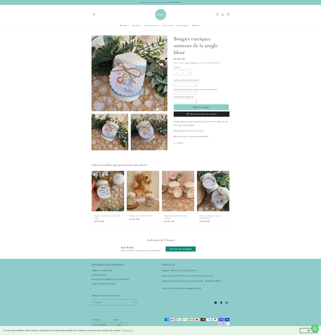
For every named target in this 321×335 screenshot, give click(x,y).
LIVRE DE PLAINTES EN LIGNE (104, 284)
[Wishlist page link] (217, 14)
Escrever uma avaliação (181, 249)
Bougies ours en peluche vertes (141, 216)
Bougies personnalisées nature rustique (175, 217)
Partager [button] (180, 143)
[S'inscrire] (134, 302)
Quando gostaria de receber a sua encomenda (195, 89)
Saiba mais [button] (127, 330)
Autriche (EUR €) (100, 325)
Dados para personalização (186, 80)
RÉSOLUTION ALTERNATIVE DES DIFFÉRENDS (110, 280)
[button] (94, 14)
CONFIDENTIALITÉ (99, 275)
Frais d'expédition (191, 63)
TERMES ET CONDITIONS (102, 271)
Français (119, 325)
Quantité (177, 67)
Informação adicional (184, 97)
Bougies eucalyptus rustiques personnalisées (210, 217)
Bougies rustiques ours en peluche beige (107, 217)
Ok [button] (308, 330)
